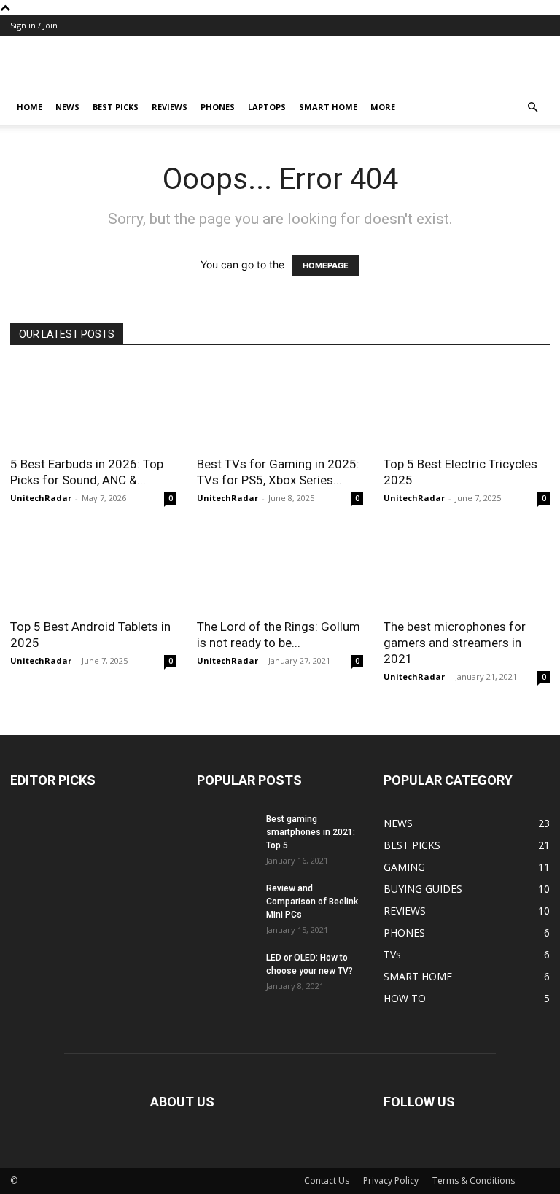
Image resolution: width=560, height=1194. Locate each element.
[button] (532, 108)
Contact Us (326, 1180)
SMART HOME (328, 106)
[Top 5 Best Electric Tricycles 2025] (467, 405)
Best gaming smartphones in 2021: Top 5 (310, 832)
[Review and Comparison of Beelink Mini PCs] (226, 902)
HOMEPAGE (326, 265)
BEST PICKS (116, 106)
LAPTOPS (267, 106)
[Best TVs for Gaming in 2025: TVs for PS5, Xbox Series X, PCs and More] (280, 405)
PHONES (218, 106)
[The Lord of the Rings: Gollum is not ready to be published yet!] (280, 568)
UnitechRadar (40, 497)
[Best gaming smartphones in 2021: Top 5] (226, 833)
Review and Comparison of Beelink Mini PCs (312, 901)
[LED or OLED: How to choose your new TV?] (226, 971)
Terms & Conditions (473, 1180)
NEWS (67, 106)
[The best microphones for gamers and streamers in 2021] (467, 568)
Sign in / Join (34, 25)
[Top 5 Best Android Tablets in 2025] (93, 568)
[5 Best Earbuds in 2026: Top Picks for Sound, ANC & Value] (93, 405)
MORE (382, 106)
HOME (29, 106)
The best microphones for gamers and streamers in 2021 (455, 642)
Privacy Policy (391, 1180)
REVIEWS (169, 106)
